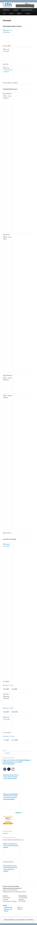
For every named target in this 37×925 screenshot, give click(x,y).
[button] (4, 769)
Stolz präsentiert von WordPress (25, 920)
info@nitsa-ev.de (8, 907)
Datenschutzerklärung (9, 920)
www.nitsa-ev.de (8, 909)
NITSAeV (6, 911)
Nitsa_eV (19, 907)
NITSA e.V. (20, 909)
